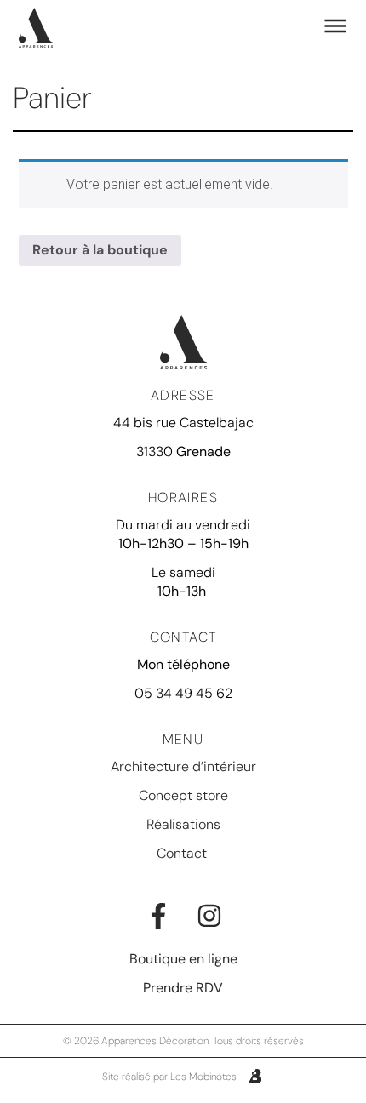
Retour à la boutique (100, 250)
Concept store (183, 795)
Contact (183, 853)
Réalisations (183, 824)
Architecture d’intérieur (183, 766)
